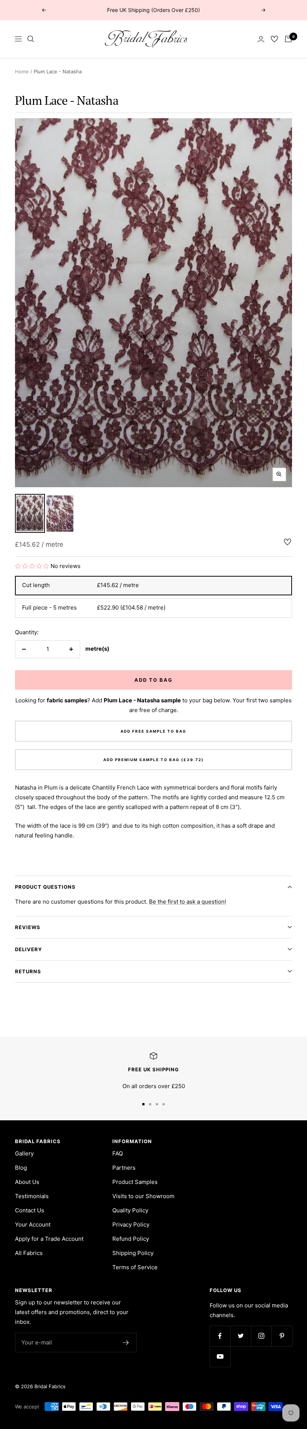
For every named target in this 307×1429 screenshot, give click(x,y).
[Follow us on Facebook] (220, 1336)
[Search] (30, 39)
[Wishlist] (274, 38)
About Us (27, 1181)
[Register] (126, 1342)
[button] (33, 566)
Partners (124, 1167)
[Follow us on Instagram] (261, 1336)
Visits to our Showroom (143, 1196)
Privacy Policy (130, 1224)
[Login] (261, 39)
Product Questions (45, 887)
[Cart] (288, 39)
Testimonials (32, 1196)
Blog (21, 1167)
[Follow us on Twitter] (240, 1336)
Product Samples (135, 1181)
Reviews (27, 927)
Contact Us (29, 1210)
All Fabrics (29, 1253)
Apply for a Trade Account (49, 1238)
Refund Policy (130, 1238)
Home (22, 71)
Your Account (33, 1224)
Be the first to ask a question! (187, 901)
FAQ (117, 1153)
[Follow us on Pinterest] (281, 1336)
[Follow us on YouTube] (220, 1356)
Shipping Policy (133, 1253)
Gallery (24, 1153)
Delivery (28, 949)
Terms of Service (135, 1267)
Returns (28, 971)
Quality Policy (130, 1210)
